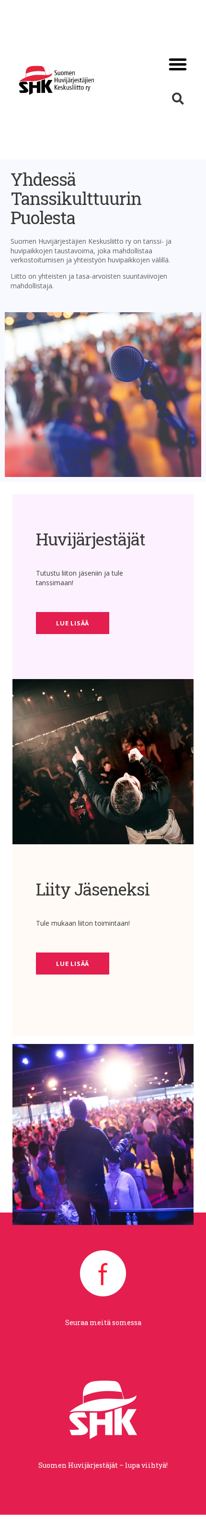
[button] (177, 64)
